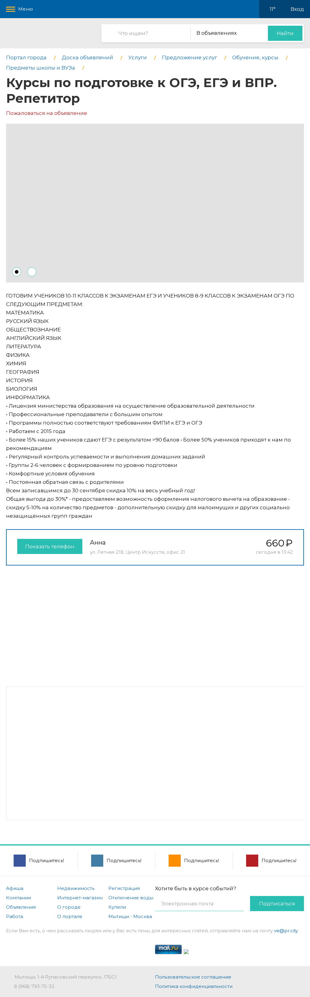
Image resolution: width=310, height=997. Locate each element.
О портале (69, 916)
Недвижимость (75, 888)
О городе (69, 907)
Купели (117, 907)
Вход (297, 9)
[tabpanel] (155, 203)
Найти (285, 33)
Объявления (21, 907)
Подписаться (277, 904)
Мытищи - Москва (130, 916)
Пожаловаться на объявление (46, 113)
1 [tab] (16, 271)
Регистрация (124, 888)
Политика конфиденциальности (193, 986)
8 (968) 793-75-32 (34, 986)
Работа (14, 916)
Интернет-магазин (80, 898)
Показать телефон (49, 546)
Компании (18, 898)
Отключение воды (130, 898)
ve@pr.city (286, 930)
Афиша (14, 888)
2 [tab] (31, 271)
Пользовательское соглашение (193, 977)
